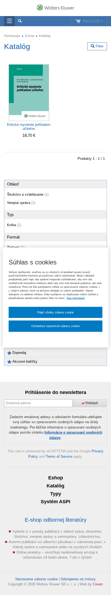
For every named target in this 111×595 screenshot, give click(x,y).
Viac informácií (76, 298)
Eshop (29, 36)
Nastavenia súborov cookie (36, 579)
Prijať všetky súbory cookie (55, 312)
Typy (55, 494)
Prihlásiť (91, 403)
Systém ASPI (55, 501)
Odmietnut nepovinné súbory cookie (55, 326)
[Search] (20, 21)
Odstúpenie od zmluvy (78, 579)
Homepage (12, 36)
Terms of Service (59, 456)
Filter (99, 46)
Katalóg (44, 36)
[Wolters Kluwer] (55, 8)
